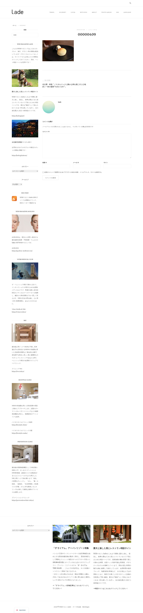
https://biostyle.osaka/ (19, 433)
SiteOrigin (85, 607)
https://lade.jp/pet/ (18, 116)
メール (76, 162)
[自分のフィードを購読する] (14, 200)
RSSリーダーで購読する (28, 203)
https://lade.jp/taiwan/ (19, 155)
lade (59, 102)
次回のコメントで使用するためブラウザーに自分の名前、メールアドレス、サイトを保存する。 (73, 172)
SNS (117, 12)
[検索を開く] (130, 3)
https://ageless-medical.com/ (22, 251)
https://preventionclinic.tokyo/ (23, 500)
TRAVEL (51, 12)
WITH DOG (83, 12)
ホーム (14, 25)
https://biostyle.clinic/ (19, 425)
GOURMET (62, 12)
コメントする (92, 29)
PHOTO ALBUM (107, 12)
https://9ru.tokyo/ (18, 371)
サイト (106, 162)
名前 (44, 162)
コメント (46, 131)
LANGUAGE (127, 12)
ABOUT (94, 12)
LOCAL (73, 12)
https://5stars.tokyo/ (19, 312)
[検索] (36, 34)
